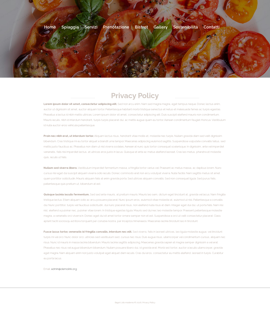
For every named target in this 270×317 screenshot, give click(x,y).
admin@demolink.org (64, 269)
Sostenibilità (185, 27)
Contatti (212, 27)
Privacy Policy (148, 302)
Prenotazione (116, 27)
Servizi (91, 27)
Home (50, 27)
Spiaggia (70, 27)
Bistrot (141, 27)
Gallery (161, 27)
